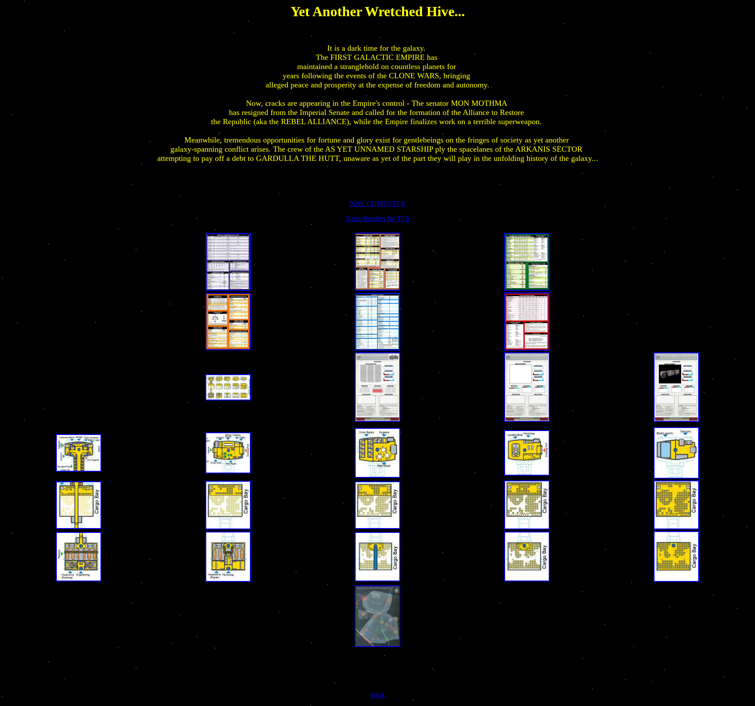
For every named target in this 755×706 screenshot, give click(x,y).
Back (378, 695)
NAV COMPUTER (377, 203)
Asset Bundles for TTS (377, 218)
